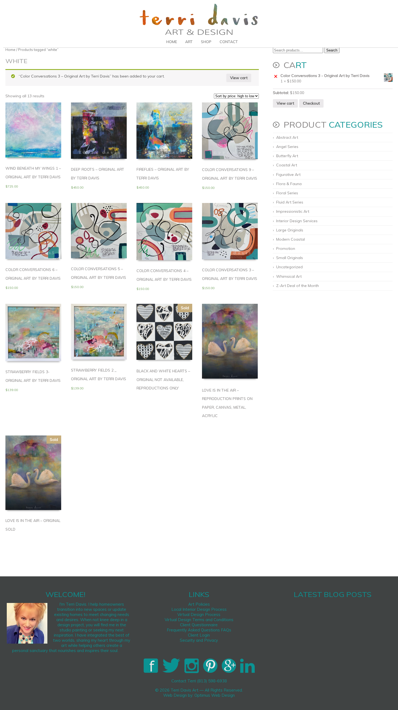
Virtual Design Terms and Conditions (199, 619)
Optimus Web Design (214, 695)
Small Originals (289, 257)
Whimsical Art (289, 276)
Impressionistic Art (292, 211)
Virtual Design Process (198, 614)
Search (331, 50)
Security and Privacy (199, 640)
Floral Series (287, 193)
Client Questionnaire (199, 624)
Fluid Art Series (289, 202)
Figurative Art (288, 174)
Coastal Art (286, 165)
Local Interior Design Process (199, 609)
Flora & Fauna (289, 183)
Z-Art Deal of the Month (297, 285)
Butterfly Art (287, 155)
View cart (238, 77)
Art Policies (199, 604)
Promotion (285, 248)
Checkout (311, 103)
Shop (206, 42)
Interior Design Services (297, 220)
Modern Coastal (290, 239)
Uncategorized (289, 266)
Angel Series (287, 146)
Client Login (199, 635)
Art (189, 42)
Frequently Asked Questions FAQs (199, 629)
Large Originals (289, 230)
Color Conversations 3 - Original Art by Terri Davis (325, 75)
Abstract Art (287, 137)
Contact (229, 42)
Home (171, 42)
